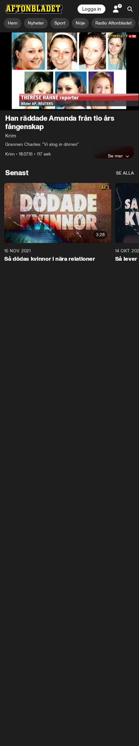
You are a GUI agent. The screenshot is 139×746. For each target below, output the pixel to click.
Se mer (115, 155)
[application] (69, 71)
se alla (125, 173)
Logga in (91, 9)
